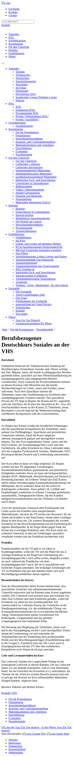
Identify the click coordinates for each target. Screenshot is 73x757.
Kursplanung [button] (16, 129)
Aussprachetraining (26, 262)
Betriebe (13, 50)
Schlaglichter (23, 307)
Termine (20, 71)
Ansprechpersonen (26, 231)
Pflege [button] (12, 317)
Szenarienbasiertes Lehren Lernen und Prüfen (41, 256)
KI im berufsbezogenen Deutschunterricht (39, 246)
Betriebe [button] (13, 205)
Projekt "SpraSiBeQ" (28, 119)
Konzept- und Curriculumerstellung (35, 141)
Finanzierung (23, 135)
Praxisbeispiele (24, 154)
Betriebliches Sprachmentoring (33, 218)
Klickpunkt (22, 90)
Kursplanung (16, 43)
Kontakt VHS (9, 693)
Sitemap (13, 739)
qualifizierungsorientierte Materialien (36, 176)
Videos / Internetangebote (30, 189)
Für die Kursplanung (27, 132)
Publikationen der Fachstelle (31, 301)
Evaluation (22, 151)
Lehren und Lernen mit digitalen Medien (38, 243)
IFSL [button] (11, 103)
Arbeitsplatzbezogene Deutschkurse (36, 278)
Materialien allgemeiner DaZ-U (33, 202)
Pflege (12, 56)
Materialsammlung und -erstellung (35, 145)
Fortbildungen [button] (16, 234)
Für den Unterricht (19, 46)
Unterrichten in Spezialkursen (32, 183)
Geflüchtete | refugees (28, 164)
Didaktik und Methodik (29, 196)
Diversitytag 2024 (26, 94)
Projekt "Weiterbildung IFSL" (32, 116)
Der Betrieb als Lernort (28, 221)
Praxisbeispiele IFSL (27, 113)
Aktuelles (14, 34)
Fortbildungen (16, 53)
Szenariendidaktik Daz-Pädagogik (35, 259)
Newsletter (22, 84)
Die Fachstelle (24, 291)
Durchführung (24, 148)
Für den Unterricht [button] (19, 157)
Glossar (13, 15)
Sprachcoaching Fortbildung (31, 275)
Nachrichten (22, 78)
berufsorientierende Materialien (33, 170)
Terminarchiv (23, 74)
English (5, 25)
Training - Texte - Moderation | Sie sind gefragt (42, 285)
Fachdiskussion (17, 40)
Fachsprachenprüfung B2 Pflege (34, 323)
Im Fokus (21, 87)
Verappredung (23, 199)
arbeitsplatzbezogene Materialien (34, 173)
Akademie (21, 282)
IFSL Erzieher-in (25, 269)
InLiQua (20, 240)
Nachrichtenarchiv (26, 81)
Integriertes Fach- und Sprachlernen (35, 180)
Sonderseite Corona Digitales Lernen (36, 97)
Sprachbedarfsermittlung (29, 138)
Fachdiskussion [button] (17, 122)
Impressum (15, 742)
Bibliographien (24, 186)
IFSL (11, 37)
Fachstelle (14, 8)
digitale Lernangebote (28, 192)
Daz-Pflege (22, 253)
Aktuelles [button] (14, 68)
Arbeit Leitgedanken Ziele (30, 294)
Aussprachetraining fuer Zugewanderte (37, 266)
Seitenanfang (16, 752)
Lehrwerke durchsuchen (29, 167)
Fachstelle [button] (14, 288)
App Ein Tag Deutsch (28, 320)
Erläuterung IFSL (25, 110)
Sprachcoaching (24, 215)
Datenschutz (15, 746)
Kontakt (13, 12)
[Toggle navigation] (2, 63)
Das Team (21, 297)
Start (4, 329)
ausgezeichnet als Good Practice (34, 304)
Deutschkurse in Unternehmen (33, 211)
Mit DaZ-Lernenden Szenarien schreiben (38, 250)
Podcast (20, 100)
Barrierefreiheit (17, 749)
